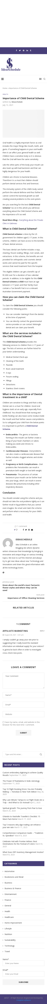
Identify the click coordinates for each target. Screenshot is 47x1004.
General (8, 905)
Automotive (9, 871)
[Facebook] (16, 50)
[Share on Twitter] (26, 529)
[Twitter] (20, 50)
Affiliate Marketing (15, 630)
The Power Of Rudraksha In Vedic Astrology (21, 781)
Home (5, 88)
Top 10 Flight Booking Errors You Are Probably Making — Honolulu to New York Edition (22, 790)
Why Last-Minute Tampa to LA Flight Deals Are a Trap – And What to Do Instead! (23, 801)
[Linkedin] (27, 50)
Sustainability (10, 940)
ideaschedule (17, 102)
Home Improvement (13, 923)
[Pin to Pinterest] (29, 529)
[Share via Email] (32, 529)
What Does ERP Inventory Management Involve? (23, 852)
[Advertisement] (23, 23)
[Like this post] (18, 529)
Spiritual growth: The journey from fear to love (22, 808)
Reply (42, 631)
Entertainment (11, 894)
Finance (8, 900)
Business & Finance (13, 888)
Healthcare (9, 917)
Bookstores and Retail (14, 877)
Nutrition (8, 934)
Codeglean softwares (23, 1000)
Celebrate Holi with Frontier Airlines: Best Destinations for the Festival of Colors (20, 842)
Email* (5, 970)
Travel (7, 951)
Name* (6, 959)
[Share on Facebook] (23, 529)
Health (5, 94)
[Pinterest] (23, 50)
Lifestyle (8, 928)
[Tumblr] (30, 50)
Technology (9, 946)
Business (8, 882)
